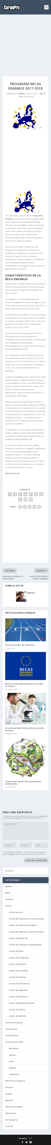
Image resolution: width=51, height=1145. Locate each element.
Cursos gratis (11, 1029)
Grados (8, 1094)
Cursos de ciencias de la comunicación (26, 918)
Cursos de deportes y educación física (26, 931)
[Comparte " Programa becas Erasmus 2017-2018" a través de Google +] (20, 494)
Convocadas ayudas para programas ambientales (23, 782)
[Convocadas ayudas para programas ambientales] (25, 757)
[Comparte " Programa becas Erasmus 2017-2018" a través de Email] (25, 499)
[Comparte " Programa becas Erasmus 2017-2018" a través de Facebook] (9, 494)
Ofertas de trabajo (14, 1106)
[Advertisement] (25, 45)
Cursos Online (11, 1035)
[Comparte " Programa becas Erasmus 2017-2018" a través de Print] (30, 499)
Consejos (9, 899)
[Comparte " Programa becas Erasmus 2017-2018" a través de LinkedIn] (36, 494)
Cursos (8, 906)
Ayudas (8, 886)
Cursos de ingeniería (18, 990)
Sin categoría (11, 1120)
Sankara (21, 93)
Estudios (9, 1087)
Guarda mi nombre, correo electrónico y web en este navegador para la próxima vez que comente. (24, 853)
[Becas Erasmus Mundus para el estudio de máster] (25, 666)
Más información (12, 473)
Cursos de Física (16, 951)
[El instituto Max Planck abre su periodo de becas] (25, 708)
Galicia (12, 1055)
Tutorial (9, 1126)
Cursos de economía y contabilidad (25, 944)
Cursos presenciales (14, 1042)
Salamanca (14, 1074)
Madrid (12, 1068)
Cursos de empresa (14, 1022)
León (11, 1061)
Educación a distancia (15, 1081)
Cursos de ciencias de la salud (22, 925)
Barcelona (13, 1048)
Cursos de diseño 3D (18, 938)
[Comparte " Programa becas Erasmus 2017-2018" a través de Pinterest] (30, 494)
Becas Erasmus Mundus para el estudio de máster (24, 685)
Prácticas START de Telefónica (20, 645)
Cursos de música (17, 1009)
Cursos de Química (17, 1016)
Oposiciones (10, 1113)
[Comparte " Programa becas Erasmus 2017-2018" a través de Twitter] (15, 494)
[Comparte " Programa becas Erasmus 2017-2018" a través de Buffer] (41, 494)
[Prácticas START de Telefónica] (25, 629)
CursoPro (23, 1138)
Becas (42, 93)
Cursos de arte (15, 912)
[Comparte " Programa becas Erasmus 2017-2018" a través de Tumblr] (25, 494)
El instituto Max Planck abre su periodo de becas (24, 729)
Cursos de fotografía (19, 957)
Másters (9, 1100)
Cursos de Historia (17, 964)
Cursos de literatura (18, 996)
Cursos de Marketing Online (22, 1003)
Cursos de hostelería (18, 970)
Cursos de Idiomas (17, 977)
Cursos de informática (19, 983)
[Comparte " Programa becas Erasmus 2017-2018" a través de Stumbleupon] (20, 499)
